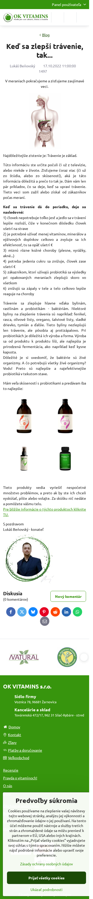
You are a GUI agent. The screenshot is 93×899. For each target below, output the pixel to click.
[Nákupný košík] (70, 17)
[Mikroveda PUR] (65, 434)
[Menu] (83, 17)
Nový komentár (68, 596)
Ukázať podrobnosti (46, 889)
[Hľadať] (57, 17)
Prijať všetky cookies (46, 877)
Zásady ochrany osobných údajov (46, 863)
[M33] (24, 477)
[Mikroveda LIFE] (24, 434)
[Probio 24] (65, 477)
